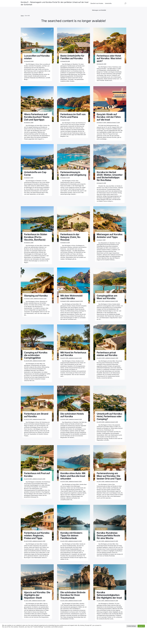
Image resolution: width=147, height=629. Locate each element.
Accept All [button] (141, 626)
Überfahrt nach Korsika (96, 3)
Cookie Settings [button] (131, 626)
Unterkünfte (108, 3)
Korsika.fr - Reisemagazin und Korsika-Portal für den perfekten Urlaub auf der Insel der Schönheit (54, 3)
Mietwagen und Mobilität (99, 10)
